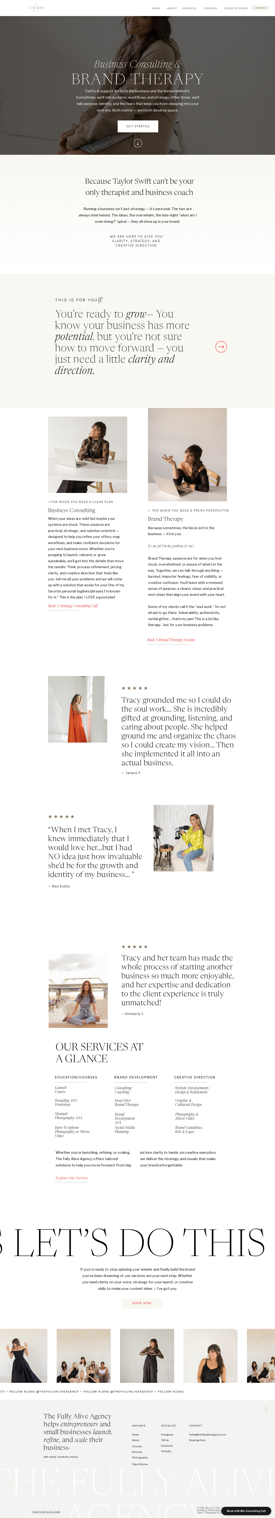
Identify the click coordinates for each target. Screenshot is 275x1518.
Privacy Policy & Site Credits (46, 1512)
